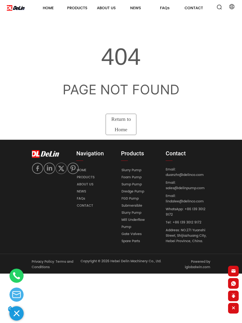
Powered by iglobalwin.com (197, 264)
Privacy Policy (43, 261)
